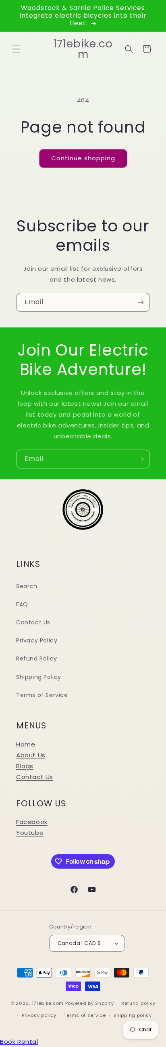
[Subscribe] (140, 302)
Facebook (32, 822)
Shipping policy (132, 1015)
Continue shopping (83, 158)
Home (25, 744)
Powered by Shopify (89, 1003)
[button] (16, 49)
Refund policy (138, 1003)
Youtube (30, 832)
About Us (31, 755)
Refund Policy (36, 658)
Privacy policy (39, 1015)
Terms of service (85, 1015)
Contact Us (33, 622)
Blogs (24, 766)
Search (26, 586)
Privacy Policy (36, 640)
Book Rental (19, 1041)
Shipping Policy (38, 677)
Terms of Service (42, 695)
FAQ (22, 604)
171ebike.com (48, 1003)
